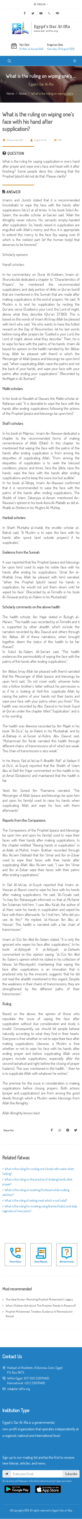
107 (26, 1378)
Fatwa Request (40, 1261)
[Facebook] (25, 13)
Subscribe (71, 1474)
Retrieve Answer (67, 1261)
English (41, 4)
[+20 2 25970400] (49, 13)
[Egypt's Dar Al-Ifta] (41, 28)
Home (10, 93)
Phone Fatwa (15, 1261)
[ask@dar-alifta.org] (57, 13)
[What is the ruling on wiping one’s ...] (52, 1130)
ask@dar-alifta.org (18, 1389)
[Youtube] (41, 13)
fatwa (22, 93)
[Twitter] (33, 13)
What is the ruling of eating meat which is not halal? (36, 1200)
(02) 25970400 (39, 1378)
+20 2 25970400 (34, 1383)
